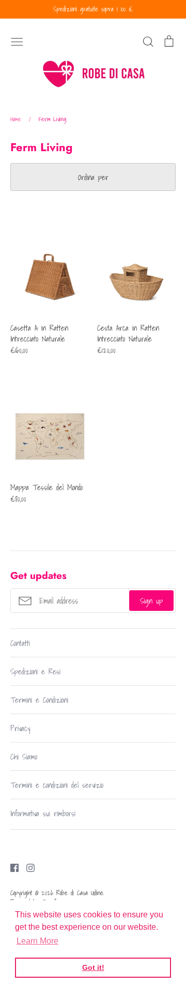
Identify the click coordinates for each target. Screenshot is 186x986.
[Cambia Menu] (17, 40)
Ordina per (93, 177)
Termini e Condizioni (39, 699)
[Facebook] (11, 867)
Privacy (20, 728)
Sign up (151, 600)
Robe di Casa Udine (79, 892)
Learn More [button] (37, 940)
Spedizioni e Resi (35, 671)
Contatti (20, 643)
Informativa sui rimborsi (42, 813)
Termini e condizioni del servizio (56, 785)
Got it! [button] (93, 967)
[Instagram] (27, 867)
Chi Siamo (23, 756)
